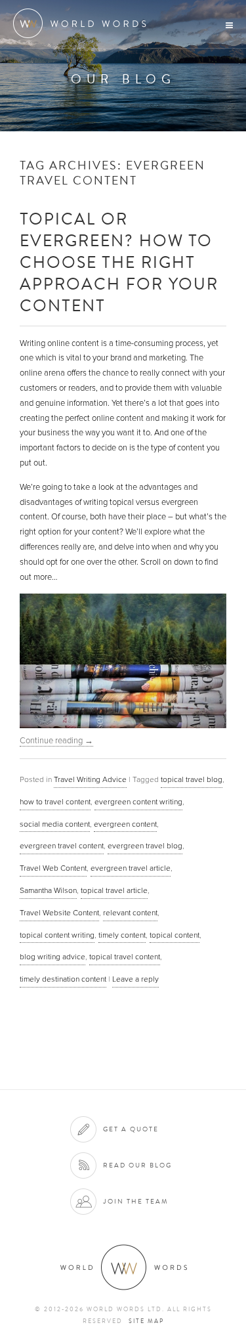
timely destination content (63, 979)
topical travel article (114, 890)
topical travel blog (191, 779)
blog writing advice (52, 956)
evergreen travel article (131, 868)
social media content (55, 824)
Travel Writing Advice (90, 779)
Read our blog (137, 1165)
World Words (83, 23)
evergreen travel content (62, 845)
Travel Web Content (53, 868)
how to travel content (55, 801)
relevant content (130, 912)
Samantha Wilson (48, 890)
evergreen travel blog (145, 845)
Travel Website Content (59, 912)
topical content (174, 935)
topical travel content (124, 956)
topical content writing (57, 935)
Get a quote (131, 1129)
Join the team (136, 1201)
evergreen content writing (138, 801)
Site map (146, 1321)
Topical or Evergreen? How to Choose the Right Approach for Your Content (119, 261)
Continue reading (56, 740)
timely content (122, 935)
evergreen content (125, 824)
